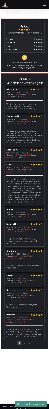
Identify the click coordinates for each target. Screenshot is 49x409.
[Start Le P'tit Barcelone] (5, 4)
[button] (44, 4)
